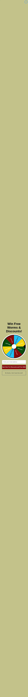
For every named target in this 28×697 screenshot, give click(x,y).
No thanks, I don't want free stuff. (14, 373)
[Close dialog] (26, 2)
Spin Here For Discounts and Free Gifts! (14, 367)
